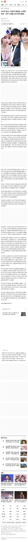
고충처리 (24, 522)
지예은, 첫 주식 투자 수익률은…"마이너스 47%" (12, 358)
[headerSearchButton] (21, 1)
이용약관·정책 (18, 522)
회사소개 (4, 522)
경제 (17, 506)
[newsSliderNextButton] (25, 438)
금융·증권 (24, 508)
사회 (10, 506)
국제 (24, 506)
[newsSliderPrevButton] (22, 438)
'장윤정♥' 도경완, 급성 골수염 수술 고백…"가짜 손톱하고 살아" (12, 454)
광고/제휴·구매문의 (11, 522)
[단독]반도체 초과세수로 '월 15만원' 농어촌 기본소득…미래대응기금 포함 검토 (13, 465)
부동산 (10, 511)
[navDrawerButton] (26, 1)
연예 (2, 8)
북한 (17, 508)
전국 (3, 508)
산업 (3, 511)
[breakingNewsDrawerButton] (23, 1)
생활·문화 (3, 514)
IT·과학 (17, 511)
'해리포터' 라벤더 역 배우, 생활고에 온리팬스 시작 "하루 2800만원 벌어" (12, 442)
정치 (3, 506)
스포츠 (2, 490)
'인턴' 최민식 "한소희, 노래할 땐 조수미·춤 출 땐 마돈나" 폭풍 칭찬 (10, 313)
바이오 (24, 511)
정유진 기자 (5, 18)
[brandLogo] (3, 1)
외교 (10, 508)
